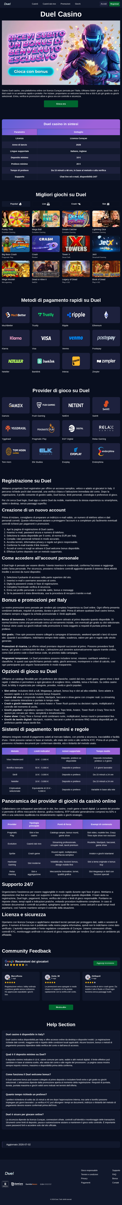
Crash (74, 204)
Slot (104, 204)
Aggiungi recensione (105, 963)
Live (44, 204)
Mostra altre (61, 1007)
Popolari (14, 204)
